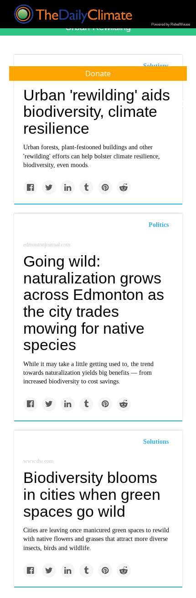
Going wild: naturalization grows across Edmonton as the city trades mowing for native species (93, 302)
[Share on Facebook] (30, 187)
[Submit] (183, 104)
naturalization (62, 372)
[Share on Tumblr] (86, 187)
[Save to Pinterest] (105, 187)
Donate (98, 73)
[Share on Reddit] (124, 187)
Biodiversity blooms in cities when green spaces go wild (91, 494)
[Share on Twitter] (49, 187)
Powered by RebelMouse (170, 24)
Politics (159, 224)
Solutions (156, 441)
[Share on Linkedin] (68, 187)
